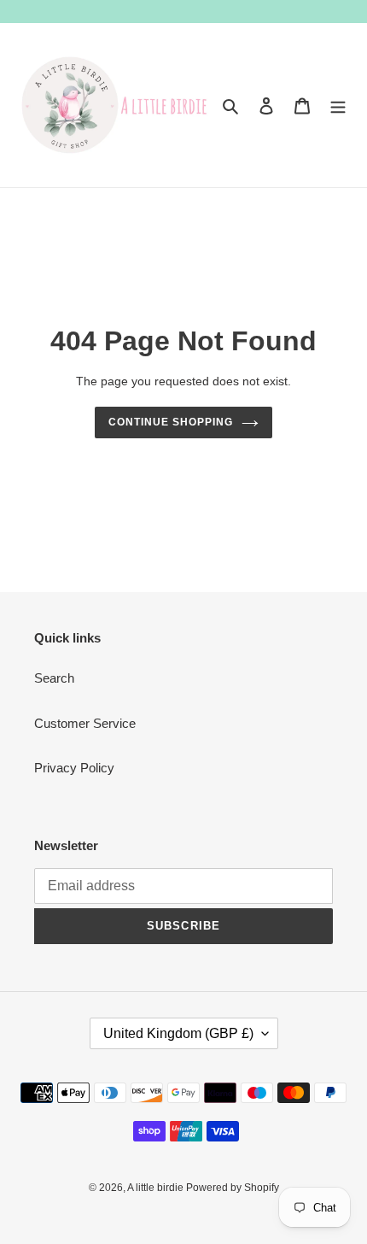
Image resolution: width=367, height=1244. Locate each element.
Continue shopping (170, 422)
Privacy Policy (74, 767)
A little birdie (156, 1188)
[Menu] (338, 105)
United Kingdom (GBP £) (178, 1033)
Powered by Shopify (232, 1188)
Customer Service (85, 723)
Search (54, 678)
